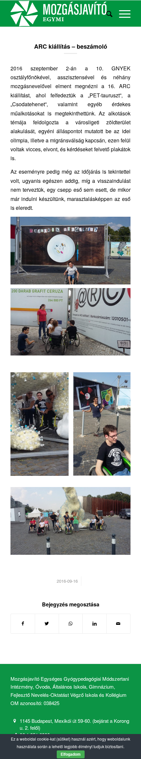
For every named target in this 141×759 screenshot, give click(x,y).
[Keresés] (106, 13)
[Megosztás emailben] (118, 623)
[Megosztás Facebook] (23, 623)
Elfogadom (71, 754)
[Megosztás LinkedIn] (94, 623)
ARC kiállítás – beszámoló (70, 46)
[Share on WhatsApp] (71, 623)
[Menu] (121, 13)
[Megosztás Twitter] (47, 623)
